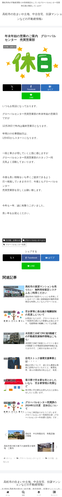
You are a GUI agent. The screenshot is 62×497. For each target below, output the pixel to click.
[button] (55, 407)
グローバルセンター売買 (15, 245)
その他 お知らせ (13, 240)
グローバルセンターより (35, 240)
